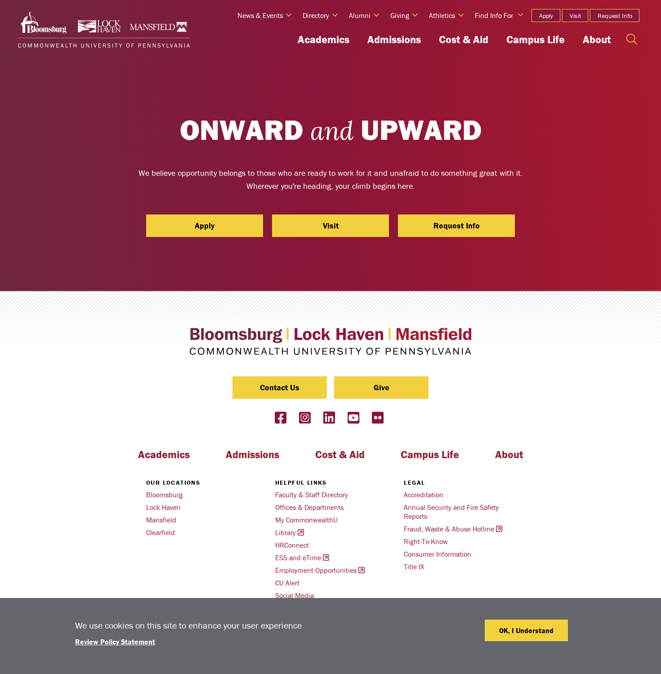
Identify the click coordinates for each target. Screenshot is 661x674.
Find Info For (494, 15)
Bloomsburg (164, 494)
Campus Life (535, 39)
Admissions (394, 39)
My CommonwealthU (306, 519)
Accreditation (423, 494)
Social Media (294, 595)
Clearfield (160, 532)
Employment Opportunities (316, 570)
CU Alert (287, 582)
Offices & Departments (309, 507)
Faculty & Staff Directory (311, 494)
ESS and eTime (298, 557)
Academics (323, 39)
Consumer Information (437, 553)
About (597, 39)
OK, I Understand (526, 630)
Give (381, 387)
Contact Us (279, 387)
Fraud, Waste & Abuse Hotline (449, 528)
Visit (575, 16)
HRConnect (292, 544)
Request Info (615, 16)
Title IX (414, 566)
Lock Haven (163, 507)
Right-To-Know (426, 541)
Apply (546, 16)
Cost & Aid (463, 39)
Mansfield (161, 519)
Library (285, 532)
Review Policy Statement (115, 641)
